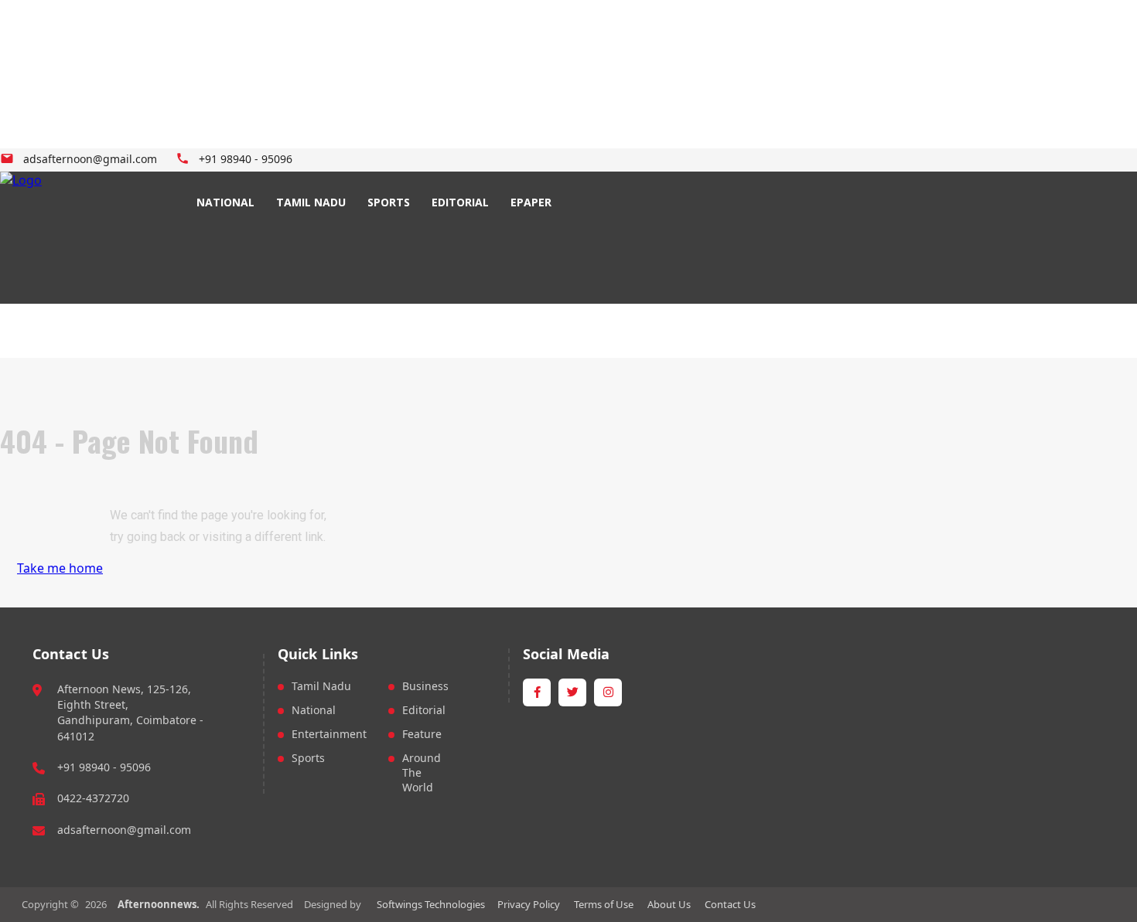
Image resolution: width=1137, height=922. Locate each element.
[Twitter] (356, 160)
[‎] (77, 238)
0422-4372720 (93, 798)
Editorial (424, 710)
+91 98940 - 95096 (104, 767)
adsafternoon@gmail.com (124, 829)
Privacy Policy (528, 904)
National (314, 710)
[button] (593, 202)
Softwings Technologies (431, 904)
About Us (669, 904)
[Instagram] (374, 160)
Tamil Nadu (321, 686)
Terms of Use (603, 904)
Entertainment (329, 733)
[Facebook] (338, 160)
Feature (422, 733)
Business (425, 686)
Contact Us (730, 904)
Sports (308, 757)
